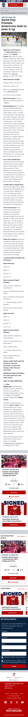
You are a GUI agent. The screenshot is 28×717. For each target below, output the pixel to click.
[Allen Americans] (3, 5)
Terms (21, 693)
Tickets (15, 492)
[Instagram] (11, 702)
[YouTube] (22, 702)
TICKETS (6, 103)
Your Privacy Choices (14, 696)
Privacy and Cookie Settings (14, 698)
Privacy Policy (14, 693)
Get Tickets (14, 5)
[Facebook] (5, 702)
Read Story (14, 525)
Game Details (15, 497)
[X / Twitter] (17, 702)
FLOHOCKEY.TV (16, 89)
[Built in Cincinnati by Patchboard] (14, 710)
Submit (14, 666)
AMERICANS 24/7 (12, 92)
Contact (7, 693)
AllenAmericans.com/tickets (13, 443)
